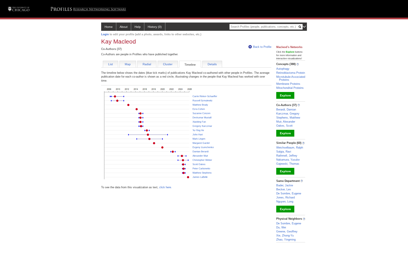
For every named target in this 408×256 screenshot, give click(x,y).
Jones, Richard (285, 197)
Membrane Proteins (288, 83)
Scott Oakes (199, 164)
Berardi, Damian (286, 109)
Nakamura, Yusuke (288, 159)
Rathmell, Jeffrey (286, 155)
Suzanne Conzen (201, 113)
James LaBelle (200, 177)
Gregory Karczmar (202, 126)
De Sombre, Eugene (288, 193)
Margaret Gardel (201, 143)
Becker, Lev (283, 189)
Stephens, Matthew (288, 117)
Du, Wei (281, 227)
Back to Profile (262, 46)
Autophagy (282, 68)
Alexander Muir (200, 155)
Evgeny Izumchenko (203, 147)
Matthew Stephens (202, 172)
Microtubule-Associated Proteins (290, 78)
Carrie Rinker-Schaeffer (205, 96)
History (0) (155, 26)
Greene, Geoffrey (287, 231)
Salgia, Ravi (283, 151)
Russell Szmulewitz (202, 100)
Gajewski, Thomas (287, 163)
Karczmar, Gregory (287, 113)
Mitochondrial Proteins (290, 87)
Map (128, 64)
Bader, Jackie (284, 185)
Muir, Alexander (285, 121)
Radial (147, 64)
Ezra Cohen (199, 109)
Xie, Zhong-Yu (285, 235)
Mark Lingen (199, 138)
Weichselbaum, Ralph (289, 147)
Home (109, 26)
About (124, 26)
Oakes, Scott (284, 125)
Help (138, 26)
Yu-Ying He (198, 130)
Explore (285, 95)
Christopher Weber (202, 160)
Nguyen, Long (284, 201)
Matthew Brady (200, 104)
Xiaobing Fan (199, 121)
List (110, 64)
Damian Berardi (200, 151)
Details (212, 64)
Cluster (168, 64)
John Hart (198, 134)
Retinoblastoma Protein (290, 72)
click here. (165, 187)
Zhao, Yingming (286, 239)
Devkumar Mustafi (202, 117)
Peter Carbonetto (201, 168)
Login (105, 34)
